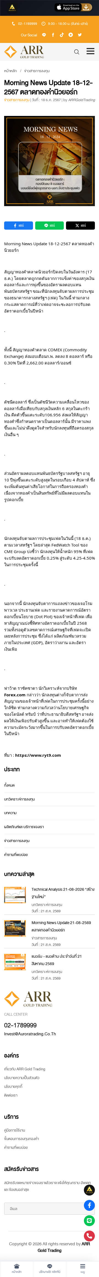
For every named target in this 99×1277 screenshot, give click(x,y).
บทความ (10, 813)
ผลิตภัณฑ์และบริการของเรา (24, 827)
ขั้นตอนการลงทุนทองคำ (21, 1139)
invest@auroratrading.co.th (30, 1034)
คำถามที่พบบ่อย (16, 855)
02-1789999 (27, 24)
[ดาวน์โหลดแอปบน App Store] (73, 7)
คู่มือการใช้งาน (14, 1130)
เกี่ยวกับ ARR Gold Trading (24, 1069)
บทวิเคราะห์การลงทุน (19, 799)
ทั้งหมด (9, 785)
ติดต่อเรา (10, 1095)
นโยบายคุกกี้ (13, 1086)
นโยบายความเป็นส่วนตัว (21, 1078)
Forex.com (15, 694)
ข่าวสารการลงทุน (37, 71)
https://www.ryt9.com (38, 755)
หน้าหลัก (10, 71)
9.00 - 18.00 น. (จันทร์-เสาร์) (68, 24)
